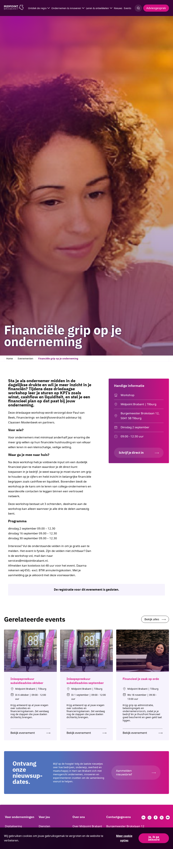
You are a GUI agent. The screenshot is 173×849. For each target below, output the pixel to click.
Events (127, 8)
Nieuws (118, 8)
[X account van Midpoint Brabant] (162, 818)
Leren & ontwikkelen (97, 8)
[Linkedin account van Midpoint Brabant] (143, 818)
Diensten (44, 826)
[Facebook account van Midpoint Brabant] (156, 818)
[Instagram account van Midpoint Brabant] (149, 818)
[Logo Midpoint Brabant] (13, 8)
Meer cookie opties (124, 838)
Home (9, 358)
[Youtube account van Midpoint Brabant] (168, 818)
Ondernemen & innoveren (66, 8)
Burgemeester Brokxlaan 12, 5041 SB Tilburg (140, 415)
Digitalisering (13, 826)
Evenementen (25, 358)
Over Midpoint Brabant (87, 826)
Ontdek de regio (37, 8)
